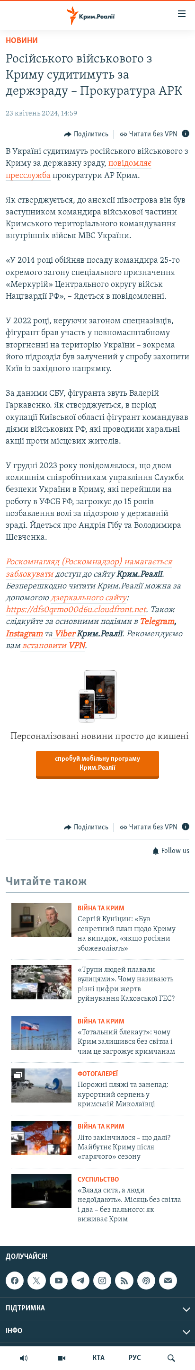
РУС (134, 1358)
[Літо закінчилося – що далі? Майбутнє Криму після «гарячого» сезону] (41, 1138)
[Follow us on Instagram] (102, 1281)
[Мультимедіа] (61, 1358)
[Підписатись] (168, 1281)
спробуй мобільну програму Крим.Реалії (97, 764)
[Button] (86, 134)
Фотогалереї (98, 1074)
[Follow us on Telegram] (80, 1281)
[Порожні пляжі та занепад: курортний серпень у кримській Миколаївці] (41, 1085)
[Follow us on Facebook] (15, 1281)
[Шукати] (171, 1358)
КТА (98, 1358)
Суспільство (98, 1179)
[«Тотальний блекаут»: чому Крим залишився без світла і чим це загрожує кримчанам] (41, 1033)
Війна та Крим (101, 908)
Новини (22, 41)
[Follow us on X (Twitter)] (36, 1281)
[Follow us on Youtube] (59, 1281)
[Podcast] (146, 1281)
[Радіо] (23, 1358)
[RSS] (124, 1281)
